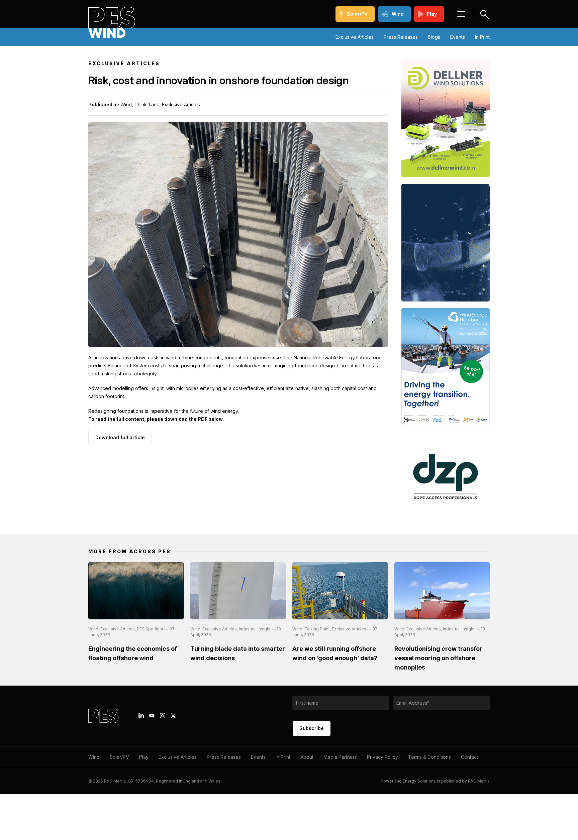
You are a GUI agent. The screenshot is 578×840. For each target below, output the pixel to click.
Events (457, 37)
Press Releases (401, 37)
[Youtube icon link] (152, 715)
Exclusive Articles (354, 37)
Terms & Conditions (429, 757)
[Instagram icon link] (162, 716)
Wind (398, 14)
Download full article (120, 437)
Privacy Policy (382, 757)
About (306, 757)
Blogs (434, 37)
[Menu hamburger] (461, 14)
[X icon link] (173, 715)
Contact (469, 757)
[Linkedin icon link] (141, 716)
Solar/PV (357, 14)
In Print (482, 37)
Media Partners (340, 757)
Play (432, 14)
